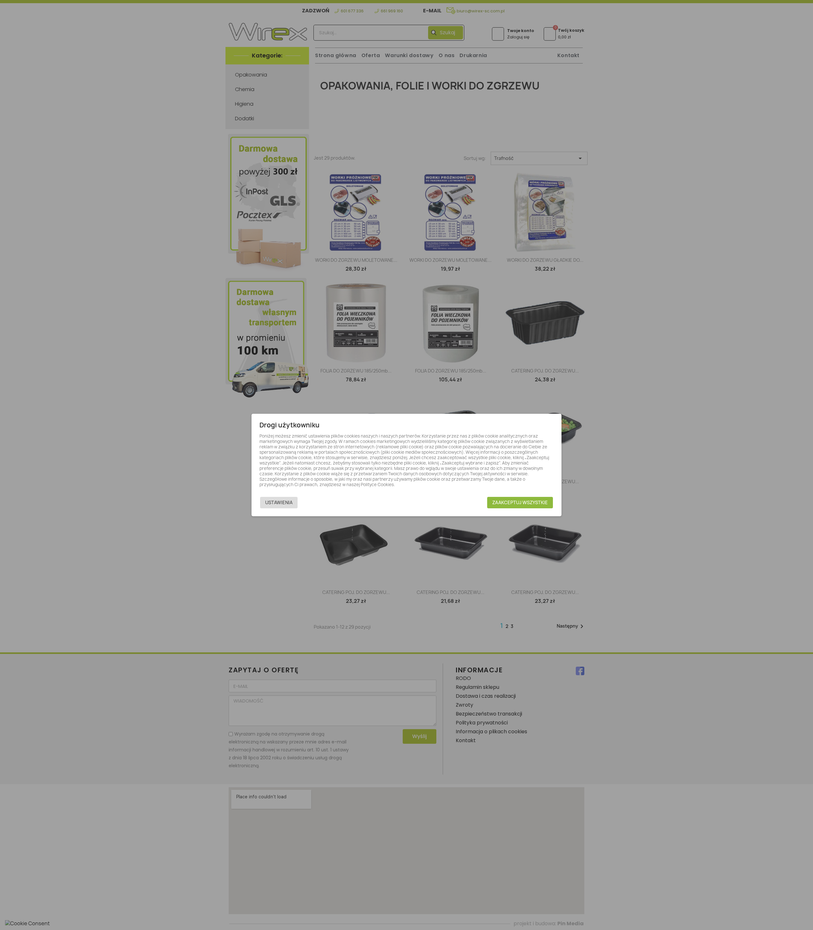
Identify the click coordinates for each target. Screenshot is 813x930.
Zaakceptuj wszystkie (520, 502)
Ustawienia (278, 502)
